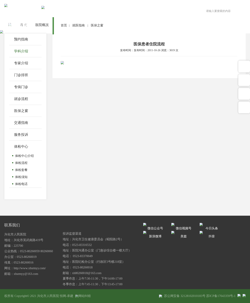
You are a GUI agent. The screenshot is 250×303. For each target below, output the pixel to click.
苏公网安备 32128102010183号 (184, 296)
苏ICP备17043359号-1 (221, 296)
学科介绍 (21, 51)
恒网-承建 (66, 296)
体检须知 (21, 177)
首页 (64, 25)
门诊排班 (21, 75)
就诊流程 (21, 99)
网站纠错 (84, 296)
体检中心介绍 (24, 155)
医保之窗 (21, 111)
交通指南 (21, 123)
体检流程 (21, 162)
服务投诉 (21, 135)
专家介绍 (21, 63)
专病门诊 (21, 87)
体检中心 (21, 146)
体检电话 (21, 184)
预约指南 (21, 39)
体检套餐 (21, 170)
